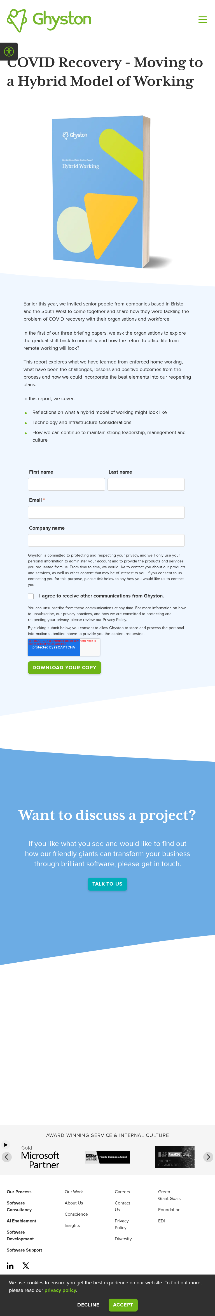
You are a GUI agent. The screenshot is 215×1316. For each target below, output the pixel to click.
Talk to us (107, 884)
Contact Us (122, 1206)
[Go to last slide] (7, 1157)
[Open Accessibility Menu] (9, 52)
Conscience (76, 1214)
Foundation (169, 1210)
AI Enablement (21, 1221)
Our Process (19, 1192)
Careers (122, 1192)
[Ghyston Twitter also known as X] (25, 1266)
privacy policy (60, 1290)
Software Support (24, 1250)
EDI (161, 1221)
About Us (74, 1203)
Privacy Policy (122, 1224)
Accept (125, 1304)
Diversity (123, 1239)
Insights (72, 1225)
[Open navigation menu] (201, 20)
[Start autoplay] (5, 1144)
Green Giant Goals (169, 1195)
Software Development (20, 1235)
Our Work (74, 1192)
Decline (88, 1305)
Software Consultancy (19, 1206)
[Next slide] (208, 1157)
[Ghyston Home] (49, 21)
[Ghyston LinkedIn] (10, 1266)
